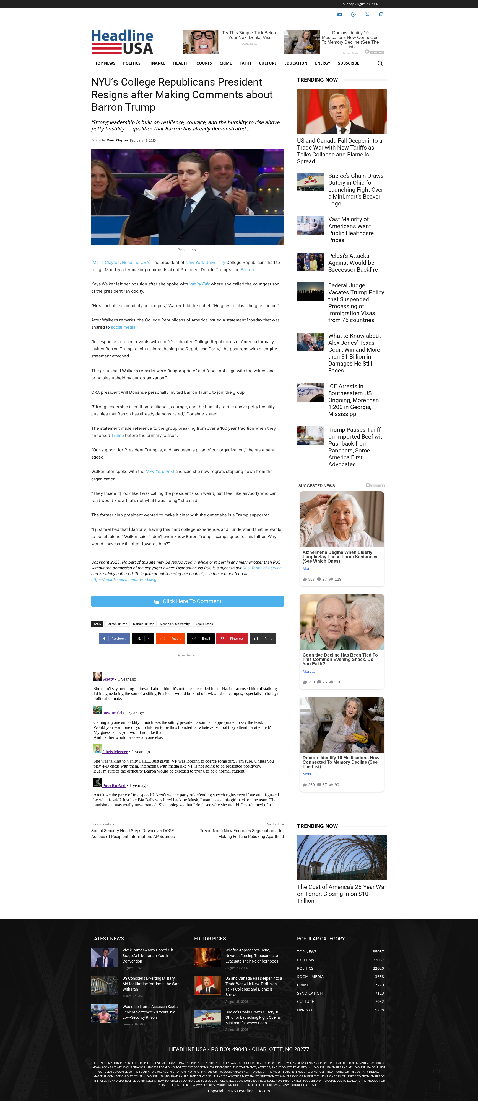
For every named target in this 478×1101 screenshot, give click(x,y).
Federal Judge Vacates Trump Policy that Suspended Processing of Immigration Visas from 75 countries (356, 302)
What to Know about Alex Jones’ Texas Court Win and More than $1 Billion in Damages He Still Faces (354, 353)
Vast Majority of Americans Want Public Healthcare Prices (351, 229)
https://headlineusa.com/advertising (124, 579)
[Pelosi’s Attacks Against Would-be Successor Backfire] (310, 262)
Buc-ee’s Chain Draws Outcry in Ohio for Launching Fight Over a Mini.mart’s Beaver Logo (356, 190)
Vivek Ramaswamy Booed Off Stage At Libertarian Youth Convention (148, 955)
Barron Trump (117, 624)
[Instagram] (381, 14)
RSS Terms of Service (262, 567)
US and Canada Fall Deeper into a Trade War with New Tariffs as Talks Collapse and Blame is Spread (339, 151)
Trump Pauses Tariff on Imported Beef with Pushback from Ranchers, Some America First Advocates (357, 447)
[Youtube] (339, 14)
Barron (247, 269)
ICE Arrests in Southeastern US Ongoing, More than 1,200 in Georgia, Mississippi (353, 400)
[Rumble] (353, 14)
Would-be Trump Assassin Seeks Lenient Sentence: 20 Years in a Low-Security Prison (150, 1012)
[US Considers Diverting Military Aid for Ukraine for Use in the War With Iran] (104, 985)
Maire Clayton (117, 140)
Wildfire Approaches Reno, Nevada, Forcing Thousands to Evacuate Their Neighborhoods (251, 955)
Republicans (204, 624)
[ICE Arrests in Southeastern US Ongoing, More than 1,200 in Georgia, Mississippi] (310, 392)
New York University (205, 262)
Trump (117, 435)
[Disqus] (187, 739)
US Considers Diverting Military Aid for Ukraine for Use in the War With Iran (151, 983)
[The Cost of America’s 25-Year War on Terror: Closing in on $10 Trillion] (342, 857)
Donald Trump (143, 624)
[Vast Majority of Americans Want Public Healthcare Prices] (310, 225)
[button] (380, 63)
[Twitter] (367, 14)
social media (123, 327)
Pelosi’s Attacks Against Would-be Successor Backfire (353, 263)
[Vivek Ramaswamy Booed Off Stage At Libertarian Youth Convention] (104, 957)
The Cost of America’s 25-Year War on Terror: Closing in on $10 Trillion (341, 894)
